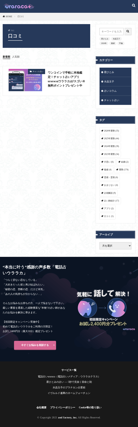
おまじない (111, 185)
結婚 (124, 162)
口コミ (21, 16)
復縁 (113, 43)
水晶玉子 (116, 39)
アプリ (109, 208)
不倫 (121, 43)
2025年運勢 (111, 138)
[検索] (133, 6)
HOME (9, 16)
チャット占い (38, 71)
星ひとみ (104, 39)
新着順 (6, 56)
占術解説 (110, 193)
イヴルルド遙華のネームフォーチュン (69, 393)
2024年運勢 (111, 146)
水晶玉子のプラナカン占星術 (69, 387)
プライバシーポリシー (62, 407)
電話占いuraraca (46, 376)
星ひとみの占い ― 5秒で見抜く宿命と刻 (69, 382)
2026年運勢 (111, 131)
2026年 (104, 43)
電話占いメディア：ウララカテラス (78, 376)
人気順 (16, 56)
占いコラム (110, 91)
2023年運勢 (111, 154)
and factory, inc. (67, 417)
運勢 (123, 169)
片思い (109, 162)
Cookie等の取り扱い (90, 407)
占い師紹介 (111, 200)
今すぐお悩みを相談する (35, 345)
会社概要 (41, 407)
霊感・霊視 (111, 177)
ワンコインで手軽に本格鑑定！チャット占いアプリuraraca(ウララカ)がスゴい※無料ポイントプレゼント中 (66, 79)
